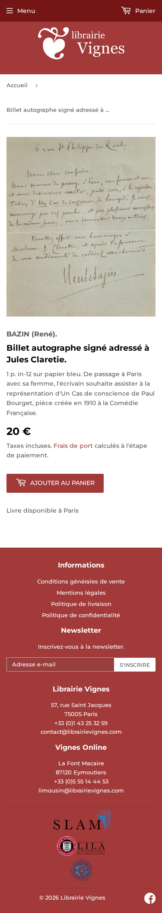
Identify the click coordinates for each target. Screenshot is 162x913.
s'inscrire (135, 665)
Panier (144, 11)
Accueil (17, 85)
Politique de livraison (81, 603)
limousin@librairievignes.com (81, 790)
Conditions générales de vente (81, 581)
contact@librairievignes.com (81, 731)
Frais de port (73, 446)
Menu (26, 11)
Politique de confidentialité (81, 615)
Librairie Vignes (82, 897)
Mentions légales (81, 592)
